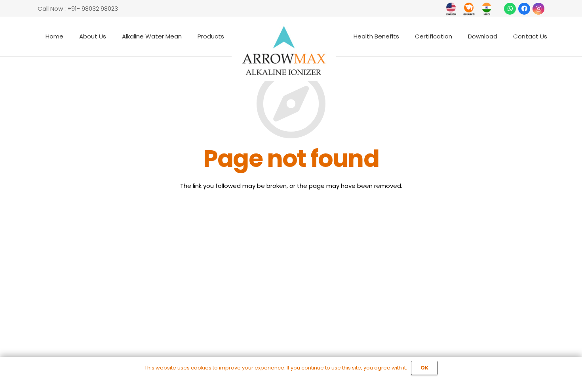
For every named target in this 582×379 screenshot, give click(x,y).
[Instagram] (538, 9)
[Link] (451, 9)
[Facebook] (524, 9)
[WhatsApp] (510, 9)
